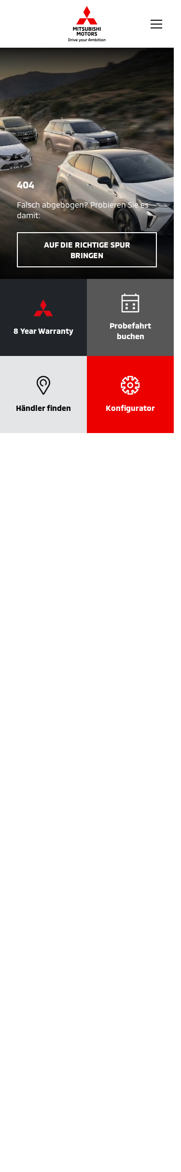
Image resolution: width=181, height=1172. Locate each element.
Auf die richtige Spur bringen (87, 250)
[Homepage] (87, 24)
